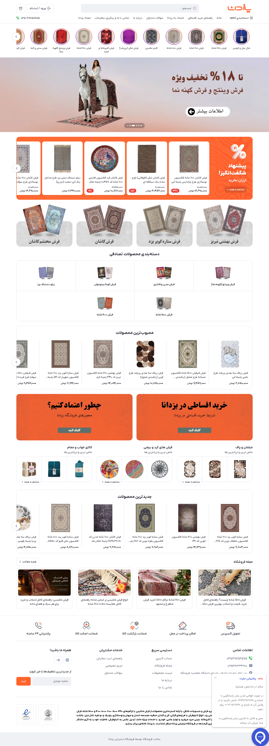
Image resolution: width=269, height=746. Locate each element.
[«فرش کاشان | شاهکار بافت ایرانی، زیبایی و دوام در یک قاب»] (104, 225)
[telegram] (58, 660)
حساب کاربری (164, 658)
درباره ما (166, 680)
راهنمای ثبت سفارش (109, 658)
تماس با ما (165, 688)
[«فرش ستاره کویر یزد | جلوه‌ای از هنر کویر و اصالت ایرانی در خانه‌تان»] (164, 225)
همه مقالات (29, 562)
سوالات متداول (113, 673)
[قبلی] (253, 37)
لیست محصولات (162, 673)
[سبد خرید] (20, 8)
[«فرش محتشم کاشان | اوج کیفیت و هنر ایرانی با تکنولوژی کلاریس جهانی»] (44, 225)
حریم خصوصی (114, 666)
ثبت (23, 681)
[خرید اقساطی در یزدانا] (194, 417)
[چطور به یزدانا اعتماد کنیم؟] (74, 417)
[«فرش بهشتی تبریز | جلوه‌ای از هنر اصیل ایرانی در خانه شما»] (225, 225)
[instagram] (67, 660)
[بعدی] (16, 37)
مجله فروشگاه (163, 666)
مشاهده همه (236, 189)
